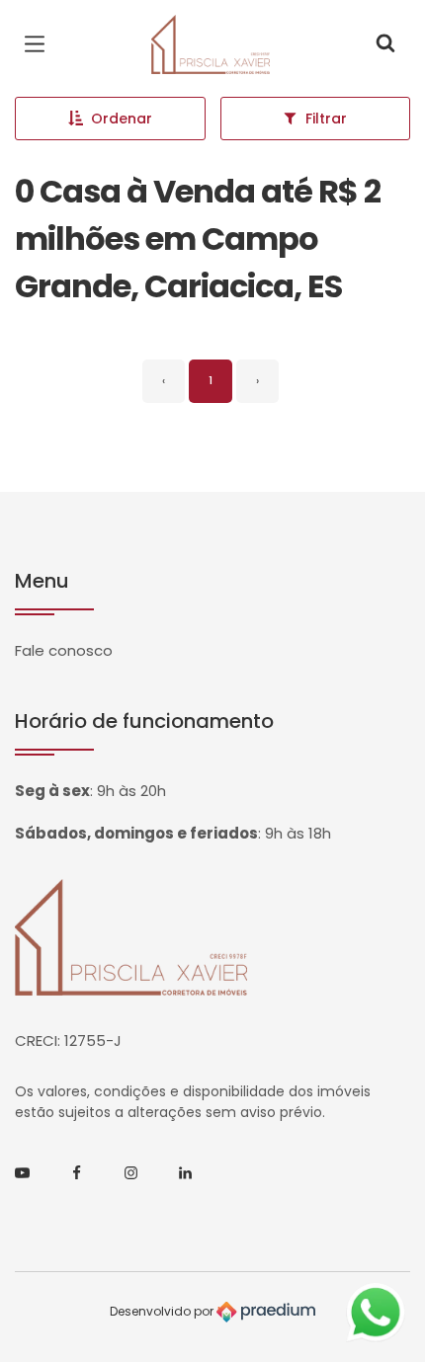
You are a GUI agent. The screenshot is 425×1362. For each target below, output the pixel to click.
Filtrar (326, 118)
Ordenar (121, 118)
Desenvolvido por (163, 1311)
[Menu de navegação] (39, 44)
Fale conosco (64, 650)
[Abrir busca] (385, 44)
